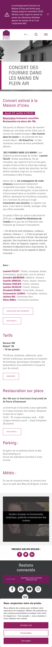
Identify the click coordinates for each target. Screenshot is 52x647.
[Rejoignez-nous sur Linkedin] (21, 589)
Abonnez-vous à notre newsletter (31, 579)
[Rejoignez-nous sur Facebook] (12, 589)
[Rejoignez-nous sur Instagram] (38, 589)
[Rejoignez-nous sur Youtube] (29, 589)
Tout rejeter (26, 641)
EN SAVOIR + (12, 432)
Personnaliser (26, 633)
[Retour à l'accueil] (6, 34)
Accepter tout (26, 625)
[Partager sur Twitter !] (25, 554)
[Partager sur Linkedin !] (32, 554)
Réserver (11, 376)
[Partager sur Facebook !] (19, 554)
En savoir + (12, 321)
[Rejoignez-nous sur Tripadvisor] (25, 597)
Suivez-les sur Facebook (18, 311)
